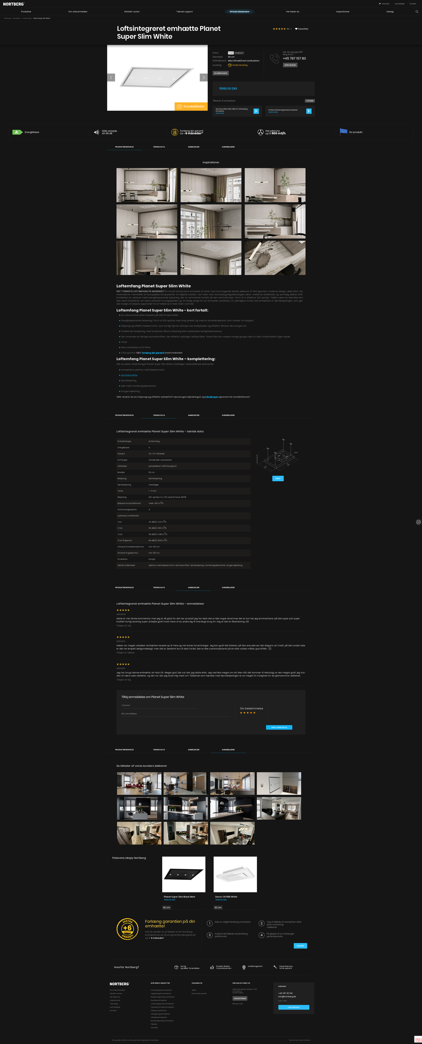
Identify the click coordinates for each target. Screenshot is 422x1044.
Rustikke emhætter (159, 1000)
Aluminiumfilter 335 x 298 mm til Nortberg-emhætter (232, 110)
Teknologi (114, 1004)
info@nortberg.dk (287, 996)
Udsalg (390, 11)
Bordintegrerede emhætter (162, 1021)
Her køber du (292, 11)
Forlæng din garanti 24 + (191, 132)
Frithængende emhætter (161, 990)
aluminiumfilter (129, 375)
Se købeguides (220, 73)
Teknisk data (159, 147)
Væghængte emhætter (161, 993)
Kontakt (413, 4)
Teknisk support (184, 11)
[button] (111, 77)
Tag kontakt (294, 1007)
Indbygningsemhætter (160, 1014)
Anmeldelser (193, 147)
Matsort (239, 52)
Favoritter (385, 4)
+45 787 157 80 (294, 58)
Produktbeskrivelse (124, 147)
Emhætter (16, 18)
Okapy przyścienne (158, 1010)
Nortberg (7, 18)
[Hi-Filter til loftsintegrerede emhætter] (309, 111)
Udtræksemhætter (159, 1017)
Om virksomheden (77, 11)
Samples (154, 1027)
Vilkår (194, 990)
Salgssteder (240, 998)
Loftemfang (27, 18)
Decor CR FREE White (226, 896)
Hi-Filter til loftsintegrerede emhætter (283, 110)
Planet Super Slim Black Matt (179, 896)
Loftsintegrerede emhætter (162, 1004)
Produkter (26, 11)
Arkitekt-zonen (131, 11)
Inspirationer (342, 11)
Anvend (300, 946)
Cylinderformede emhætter (162, 1007)
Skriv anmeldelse (279, 727)
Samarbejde (400, 4)
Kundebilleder (193, 106)
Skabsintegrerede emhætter (163, 997)
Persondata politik (199, 993)
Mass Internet (305, 1040)
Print (278, 478)
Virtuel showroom (239, 11)
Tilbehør (154, 1024)
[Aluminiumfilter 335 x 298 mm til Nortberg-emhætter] (256, 111)
